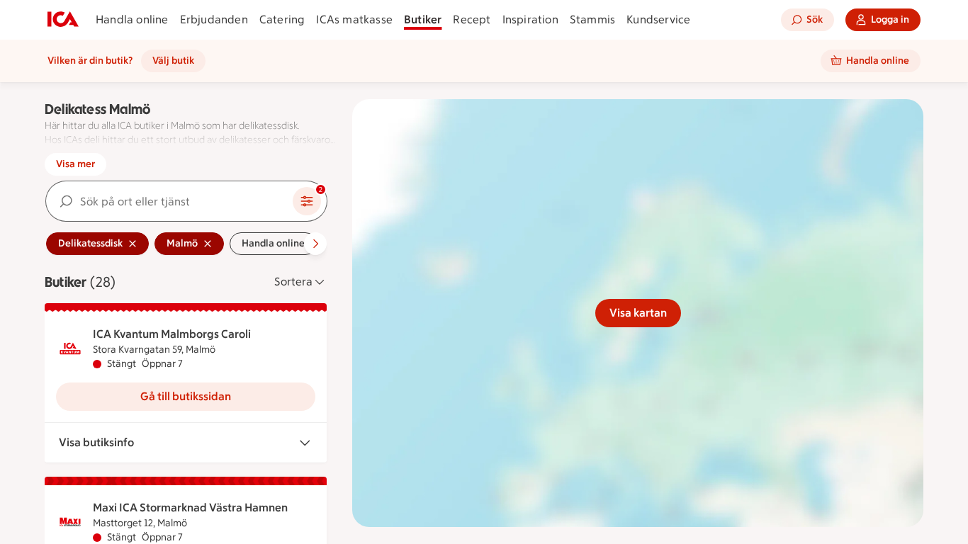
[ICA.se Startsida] (63, 19)
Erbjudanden (214, 19)
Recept (471, 19)
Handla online (132, 19)
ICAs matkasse (354, 19)
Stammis (592, 19)
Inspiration (530, 19)
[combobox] (169, 201)
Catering (282, 19)
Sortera (293, 281)
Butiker (422, 19)
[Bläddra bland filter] (315, 243)
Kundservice (658, 19)
